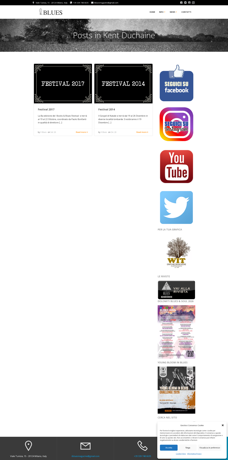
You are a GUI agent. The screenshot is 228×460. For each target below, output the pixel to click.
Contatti (186, 12)
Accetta (168, 448)
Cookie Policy (181, 454)
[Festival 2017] (63, 83)
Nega (188, 448)
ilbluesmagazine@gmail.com (85, 456)
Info (161, 12)
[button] (222, 425)
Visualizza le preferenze (209, 448)
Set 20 (53, 132)
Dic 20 (113, 132)
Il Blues (43, 132)
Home (152, 12)
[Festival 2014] (123, 83)
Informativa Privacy (194, 454)
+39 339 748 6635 (142, 456)
